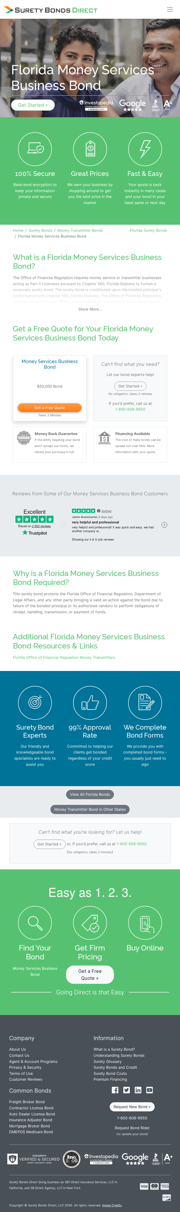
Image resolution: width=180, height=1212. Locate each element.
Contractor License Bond (31, 1108)
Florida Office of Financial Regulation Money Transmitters (64, 657)
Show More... (90, 309)
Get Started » (33, 105)
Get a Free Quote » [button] (90, 974)
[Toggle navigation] (170, 9)
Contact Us (19, 1055)
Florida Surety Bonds (148, 230)
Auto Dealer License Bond (32, 1114)
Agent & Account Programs (33, 1061)
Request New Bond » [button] (132, 1106)
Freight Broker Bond (27, 1101)
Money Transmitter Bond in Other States (90, 809)
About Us (17, 1049)
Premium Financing (110, 1079)
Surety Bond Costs (110, 1073)
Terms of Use (21, 1073)
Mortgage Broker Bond (29, 1126)
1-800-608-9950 (130, 409)
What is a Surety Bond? (114, 1049)
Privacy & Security (25, 1067)
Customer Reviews (25, 1079)
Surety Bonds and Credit (115, 1067)
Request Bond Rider (132, 1127)
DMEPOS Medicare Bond (31, 1131)
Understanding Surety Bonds (119, 1055)
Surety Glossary (108, 1061)
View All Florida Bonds (90, 794)
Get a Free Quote (49, 407)
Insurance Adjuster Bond (30, 1119)
